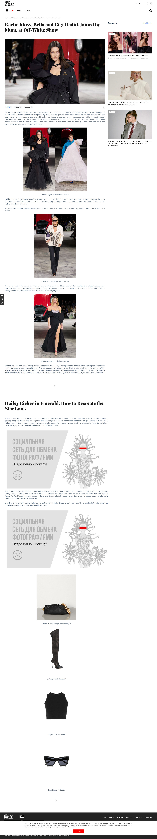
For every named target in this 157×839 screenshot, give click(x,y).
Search (149, 817)
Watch (111, 817)
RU (136, 3)
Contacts (139, 817)
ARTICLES (28, 10)
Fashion (17, 18)
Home (7, 18)
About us (129, 817)
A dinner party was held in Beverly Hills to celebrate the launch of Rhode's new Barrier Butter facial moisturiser (130, 143)
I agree (78, 831)
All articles (146, 23)
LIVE (12, 10)
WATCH (19, 10)
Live (104, 817)
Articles (12, 18)
